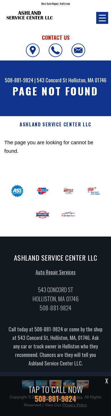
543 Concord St (52, 80)
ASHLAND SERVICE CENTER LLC (55, 124)
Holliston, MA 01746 (87, 80)
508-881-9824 (19, 80)
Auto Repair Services (55, 272)
